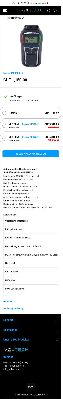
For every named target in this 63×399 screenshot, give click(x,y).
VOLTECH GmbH (38, 395)
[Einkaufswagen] (55, 11)
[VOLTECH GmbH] (30, 10)
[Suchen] (49, 11)
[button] (5, 10)
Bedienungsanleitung (13, 308)
